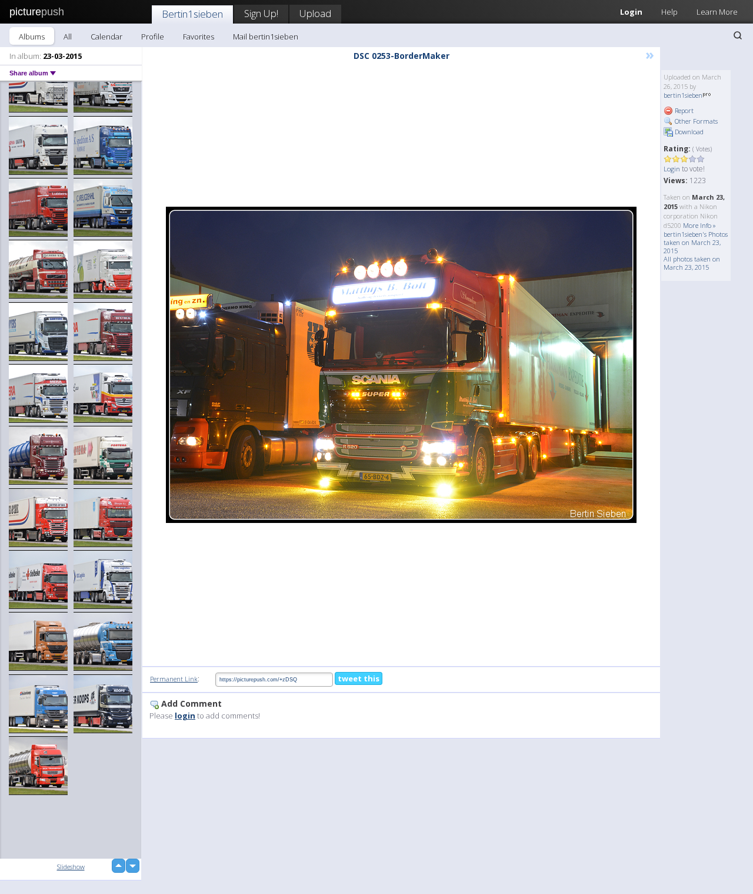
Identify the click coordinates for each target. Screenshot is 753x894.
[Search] (737, 35)
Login (631, 11)
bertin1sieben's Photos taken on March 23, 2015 (696, 242)
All (68, 36)
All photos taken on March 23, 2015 (692, 262)
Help (669, 11)
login (185, 715)
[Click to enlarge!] (401, 365)
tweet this (358, 678)
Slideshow (71, 866)
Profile (152, 36)
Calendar (106, 36)
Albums (32, 36)
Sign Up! (261, 13)
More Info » (699, 225)
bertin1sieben (683, 95)
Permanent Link (174, 678)
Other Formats (695, 121)
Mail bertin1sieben (265, 36)
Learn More (717, 11)
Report (683, 110)
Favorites (198, 36)
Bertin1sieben (192, 14)
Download (688, 131)
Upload (315, 13)
